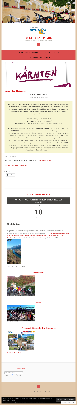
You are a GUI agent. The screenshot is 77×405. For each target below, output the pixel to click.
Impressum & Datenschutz (40, 57)
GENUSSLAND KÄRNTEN (43, 161)
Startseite (23, 52)
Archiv (56, 52)
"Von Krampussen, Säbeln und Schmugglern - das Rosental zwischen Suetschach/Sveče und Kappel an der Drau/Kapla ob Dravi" (38, 235)
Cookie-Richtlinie (42, 402)
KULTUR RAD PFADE (38, 38)
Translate (19, 375)
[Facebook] (38, 45)
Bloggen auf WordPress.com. (38, 392)
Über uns (34, 52)
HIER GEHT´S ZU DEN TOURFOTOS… (16, 165)
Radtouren (46, 52)
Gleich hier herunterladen (15, 353)
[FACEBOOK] (38, 386)
